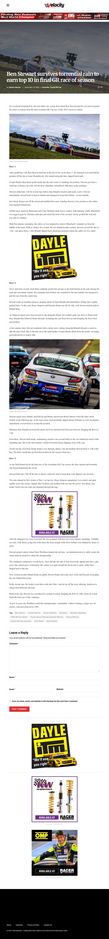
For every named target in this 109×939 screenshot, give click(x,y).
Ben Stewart (20, 613)
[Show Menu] (8, 5)
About (9, 925)
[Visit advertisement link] (54, 799)
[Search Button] (101, 5)
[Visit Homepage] (54, 5)
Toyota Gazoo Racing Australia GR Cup (46, 617)
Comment (14, 643)
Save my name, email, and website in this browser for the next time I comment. (45, 701)
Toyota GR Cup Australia (21, 621)
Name (12, 677)
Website (59, 689)
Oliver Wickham (49, 613)
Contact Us (48, 925)
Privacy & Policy (33, 925)
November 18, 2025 (32, 87)
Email (12, 689)
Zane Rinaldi (52, 621)
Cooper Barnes (34, 613)
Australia (45, 87)
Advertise (19, 925)
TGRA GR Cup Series (19, 617)
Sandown (63, 613)
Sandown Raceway (78, 613)
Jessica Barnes (15, 87)
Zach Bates (39, 621)
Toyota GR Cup (55, 87)
